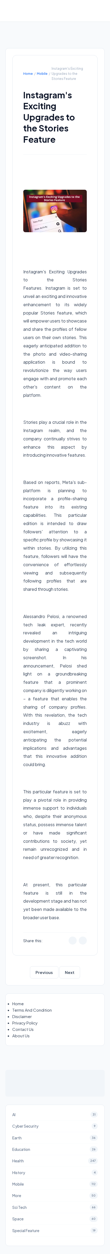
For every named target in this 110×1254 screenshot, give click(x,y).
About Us (21, 1035)
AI (54, 1114)
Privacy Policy (25, 1022)
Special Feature (54, 1230)
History (54, 1172)
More (54, 1195)
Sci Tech (54, 1207)
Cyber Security (54, 1126)
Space (54, 1218)
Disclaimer (22, 1016)
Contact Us (23, 1029)
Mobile (42, 74)
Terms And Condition (32, 1009)
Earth (54, 1137)
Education (54, 1149)
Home (28, 74)
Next (69, 972)
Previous (44, 972)
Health (54, 1160)
